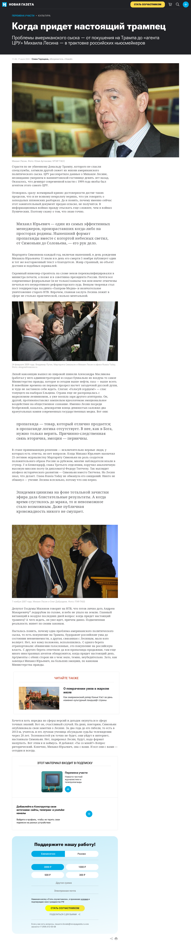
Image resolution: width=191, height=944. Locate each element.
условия (84, 899)
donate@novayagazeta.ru (73, 924)
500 (47, 874)
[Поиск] (177, 4)
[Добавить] (186, 4)
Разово (82, 853)
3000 (46, 867)
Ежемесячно (48, 853)
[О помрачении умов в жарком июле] (66, 693)
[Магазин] (170, 4)
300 (81, 874)
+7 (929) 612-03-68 (47, 927)
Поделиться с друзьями (63, 914)
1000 (81, 867)
